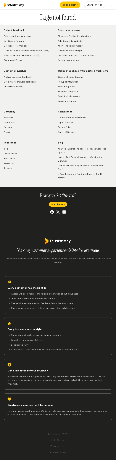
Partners (8, 127)
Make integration (66, 86)
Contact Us (9, 122)
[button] (111, 5)
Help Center (9, 158)
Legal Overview (65, 122)
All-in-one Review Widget (70, 45)
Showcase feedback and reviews (74, 36)
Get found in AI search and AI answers (77, 55)
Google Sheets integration (71, 77)
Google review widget (69, 60)
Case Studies (10, 153)
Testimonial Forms (13, 60)
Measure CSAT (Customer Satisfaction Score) (26, 50)
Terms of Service (66, 132)
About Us (8, 117)
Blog (6, 148)
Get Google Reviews (14, 41)
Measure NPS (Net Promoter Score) (21, 55)
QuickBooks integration (69, 96)
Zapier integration (67, 101)
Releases (8, 168)
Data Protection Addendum (72, 117)
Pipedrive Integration (68, 91)
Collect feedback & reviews (17, 36)
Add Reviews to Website (70, 41)
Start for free (58, 204)
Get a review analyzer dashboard (20, 81)
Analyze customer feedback (18, 77)
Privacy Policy (65, 127)
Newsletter (9, 163)
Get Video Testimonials (15, 45)
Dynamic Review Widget (70, 50)
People (7, 132)
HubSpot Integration (68, 81)
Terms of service (58, 452)
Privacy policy (58, 446)
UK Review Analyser (13, 86)
